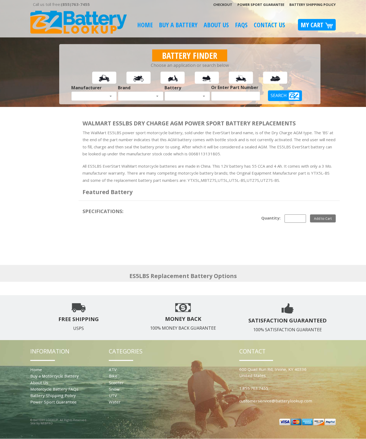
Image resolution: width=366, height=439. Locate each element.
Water (115, 402)
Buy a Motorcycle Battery (54, 376)
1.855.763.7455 (253, 388)
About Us (216, 24)
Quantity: (271, 218)
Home (145, 24)
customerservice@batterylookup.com (275, 400)
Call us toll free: (61, 4)
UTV (113, 395)
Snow (114, 389)
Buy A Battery (178, 24)
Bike (113, 376)
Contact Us (269, 24)
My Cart (313, 24)
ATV (113, 369)
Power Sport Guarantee (260, 4)
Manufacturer (86, 88)
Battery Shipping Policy (312, 4)
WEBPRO (46, 423)
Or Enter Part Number (234, 87)
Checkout (222, 4)
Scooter (116, 382)
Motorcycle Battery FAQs (54, 389)
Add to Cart (323, 218)
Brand (124, 88)
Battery (173, 88)
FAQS (241, 24)
